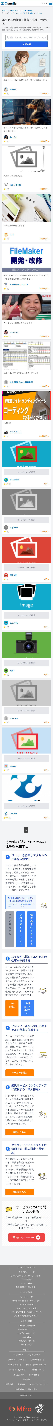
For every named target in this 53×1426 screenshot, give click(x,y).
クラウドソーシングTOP (11, 11)
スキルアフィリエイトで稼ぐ (26, 1308)
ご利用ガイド (18, 1355)
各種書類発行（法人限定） (26, 1287)
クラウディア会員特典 (26, 1326)
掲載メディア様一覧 (27, 1341)
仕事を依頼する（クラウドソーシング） (26, 1276)
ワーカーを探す (26, 1283)
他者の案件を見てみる (31, 929)
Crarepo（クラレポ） (26, 1329)
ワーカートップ (26, 1297)
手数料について (38, 1370)
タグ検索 (26, 44)
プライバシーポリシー (38, 1384)
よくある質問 (19, 1375)
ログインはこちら (12, 905)
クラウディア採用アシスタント (26, 1316)
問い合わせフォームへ (23, 1237)
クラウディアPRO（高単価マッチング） (26, 1312)
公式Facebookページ (26, 1333)
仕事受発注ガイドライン (36, 1365)
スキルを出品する (26, 1304)
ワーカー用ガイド (38, 1360)
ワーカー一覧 (28, 11)
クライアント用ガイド (17, 1360)
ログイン (43, 3)
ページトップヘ (26, 1395)
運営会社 (9, 1384)
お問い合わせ (34, 1375)
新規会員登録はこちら (27, 905)
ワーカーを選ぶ (19, 1072)
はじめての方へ (34, 1355)
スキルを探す (26, 1280)
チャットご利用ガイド (18, 1370)
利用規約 (21, 1384)
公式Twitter (26, 1337)
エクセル (38, 13)
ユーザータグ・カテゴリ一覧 (14, 13)
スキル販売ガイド (14, 1365)
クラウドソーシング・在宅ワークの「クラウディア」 (26, 1420)
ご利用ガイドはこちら (21, 929)
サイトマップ (26, 1345)
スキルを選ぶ (12, 1005)
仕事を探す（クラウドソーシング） (26, 1301)
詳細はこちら (19, 1132)
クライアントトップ (27, 1272)
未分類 (30, 13)
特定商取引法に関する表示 (26, 1389)
